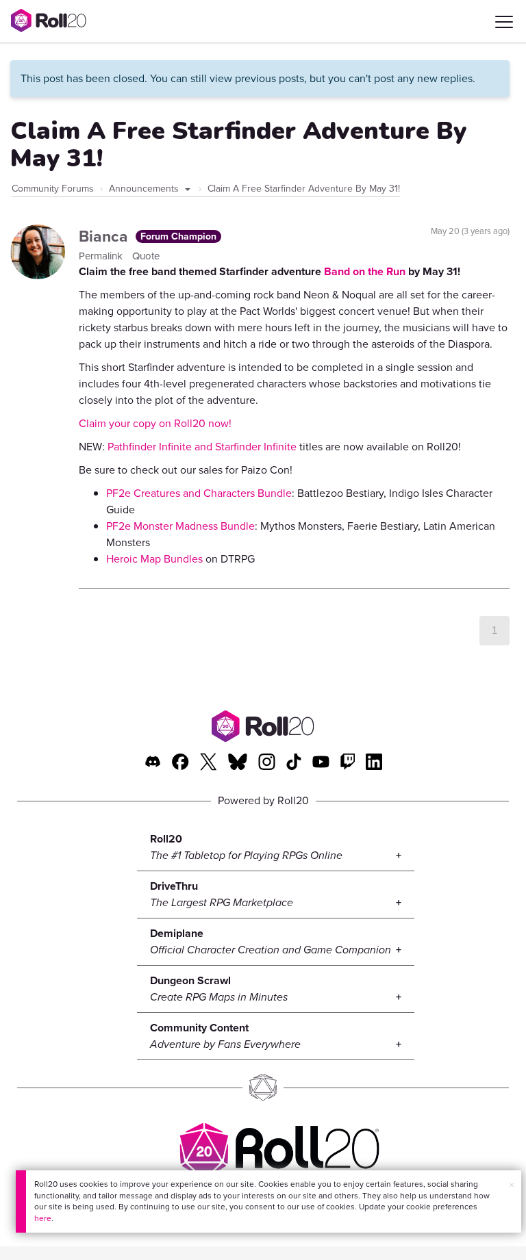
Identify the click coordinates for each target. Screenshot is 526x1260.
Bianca (105, 236)
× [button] (511, 1185)
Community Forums (53, 188)
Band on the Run (364, 271)
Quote (146, 255)
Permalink (102, 255)
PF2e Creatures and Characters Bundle (199, 493)
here (42, 1218)
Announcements (145, 188)
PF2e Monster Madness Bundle (180, 526)
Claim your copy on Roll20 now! (155, 423)
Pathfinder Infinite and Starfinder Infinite (202, 446)
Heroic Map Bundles (154, 559)
